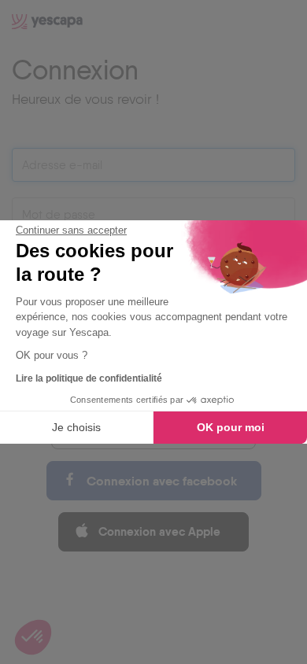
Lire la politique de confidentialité (89, 378)
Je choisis (76, 427)
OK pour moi (230, 427)
